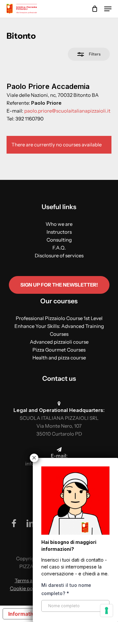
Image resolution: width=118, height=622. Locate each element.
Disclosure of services (59, 255)
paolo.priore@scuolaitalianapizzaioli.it (67, 111)
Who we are (59, 224)
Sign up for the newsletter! (59, 285)
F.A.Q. (59, 248)
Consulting (59, 240)
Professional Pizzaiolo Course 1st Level (59, 318)
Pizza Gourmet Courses (59, 350)
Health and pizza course (59, 357)
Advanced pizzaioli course (59, 342)
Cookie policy (25, 588)
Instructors (59, 232)
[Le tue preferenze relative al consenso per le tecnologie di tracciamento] (106, 610)
